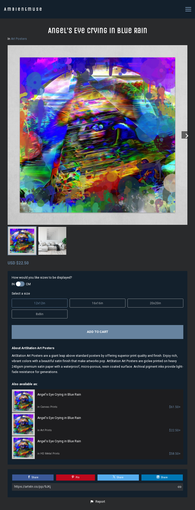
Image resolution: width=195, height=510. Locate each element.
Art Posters (19, 39)
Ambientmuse (23, 9)
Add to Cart (97, 332)
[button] (97, 501)
